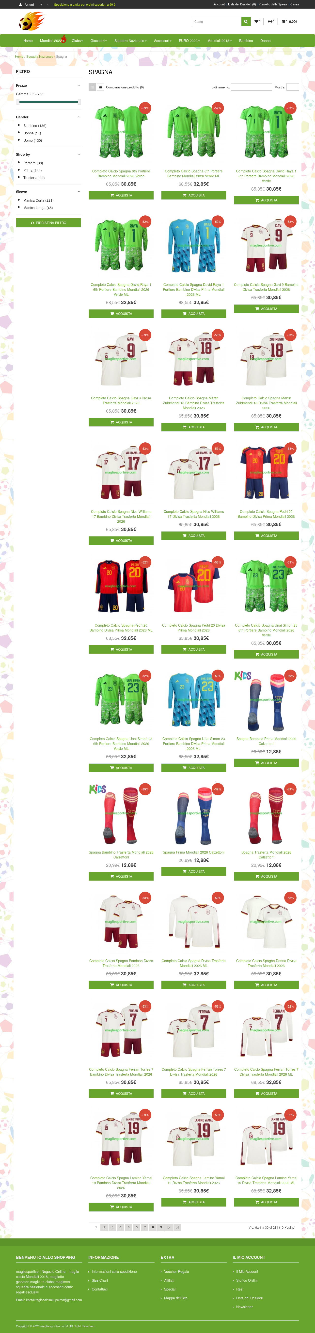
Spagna (61, 56)
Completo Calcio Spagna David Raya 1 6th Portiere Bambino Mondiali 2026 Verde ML (121, 289)
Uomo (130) (32, 140)
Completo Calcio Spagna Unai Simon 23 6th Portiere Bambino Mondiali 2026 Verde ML (121, 743)
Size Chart (100, 1280)
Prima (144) (32, 170)
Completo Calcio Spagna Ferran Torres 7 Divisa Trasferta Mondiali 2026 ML (266, 1072)
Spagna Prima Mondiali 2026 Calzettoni (193, 852)
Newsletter (244, 1306)
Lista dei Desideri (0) (242, 4)
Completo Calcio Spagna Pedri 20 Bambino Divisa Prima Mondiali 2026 (266, 514)
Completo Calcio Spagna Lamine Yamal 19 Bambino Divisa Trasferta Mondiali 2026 (121, 1182)
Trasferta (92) (34, 177)
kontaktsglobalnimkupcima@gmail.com (54, 1299)
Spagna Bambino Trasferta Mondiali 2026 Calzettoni (121, 854)
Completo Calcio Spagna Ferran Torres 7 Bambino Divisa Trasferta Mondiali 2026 (121, 1072)
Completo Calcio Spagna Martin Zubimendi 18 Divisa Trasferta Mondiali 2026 (266, 402)
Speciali (170, 1289)
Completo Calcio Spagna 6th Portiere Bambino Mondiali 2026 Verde (121, 173)
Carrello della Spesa (273, 4)
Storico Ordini (246, 1280)
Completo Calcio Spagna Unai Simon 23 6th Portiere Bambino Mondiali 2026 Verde (266, 630)
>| (177, 1227)
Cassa (294, 4)
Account (219, 4)
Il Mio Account (247, 1271)
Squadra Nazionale (39, 56)
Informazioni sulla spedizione (114, 1271)
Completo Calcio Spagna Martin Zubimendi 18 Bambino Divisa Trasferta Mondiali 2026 (193, 402)
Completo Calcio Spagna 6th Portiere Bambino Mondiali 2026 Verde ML (194, 173)
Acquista (123, 195)
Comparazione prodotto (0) (125, 87)
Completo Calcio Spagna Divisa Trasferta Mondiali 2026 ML (194, 963)
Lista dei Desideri (249, 1297)
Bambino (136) (35, 125)
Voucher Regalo (176, 1271)
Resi (239, 1289)
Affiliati (169, 1280)
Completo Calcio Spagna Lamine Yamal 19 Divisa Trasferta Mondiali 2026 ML (266, 1180)
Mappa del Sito (176, 1297)
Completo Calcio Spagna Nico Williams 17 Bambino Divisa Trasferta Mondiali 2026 (121, 516)
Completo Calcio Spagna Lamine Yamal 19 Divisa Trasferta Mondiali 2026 (194, 1180)
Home (19, 56)
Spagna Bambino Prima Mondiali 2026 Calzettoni (266, 741)
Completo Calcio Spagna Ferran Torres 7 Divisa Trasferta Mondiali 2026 (194, 1072)
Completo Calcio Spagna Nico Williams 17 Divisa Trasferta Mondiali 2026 (194, 514)
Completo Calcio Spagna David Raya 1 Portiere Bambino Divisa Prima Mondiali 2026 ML (193, 289)
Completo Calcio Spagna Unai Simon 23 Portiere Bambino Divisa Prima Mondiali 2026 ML (193, 743)
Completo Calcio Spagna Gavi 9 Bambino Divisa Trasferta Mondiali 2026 (266, 287)
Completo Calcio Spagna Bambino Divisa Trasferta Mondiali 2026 (121, 963)
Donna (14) (32, 132)
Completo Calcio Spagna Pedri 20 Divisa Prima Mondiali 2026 (193, 627)
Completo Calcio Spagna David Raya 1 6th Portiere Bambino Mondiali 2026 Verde (266, 175)
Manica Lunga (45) (38, 207)
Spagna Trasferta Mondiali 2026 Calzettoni (266, 854)
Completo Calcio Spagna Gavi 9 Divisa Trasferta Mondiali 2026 (121, 400)
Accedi (29, 4)
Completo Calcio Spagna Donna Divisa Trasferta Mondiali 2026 (266, 963)
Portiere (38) (33, 162)
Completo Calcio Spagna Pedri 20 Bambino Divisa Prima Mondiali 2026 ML (121, 627)
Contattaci (100, 1289)
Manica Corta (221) (38, 200)
